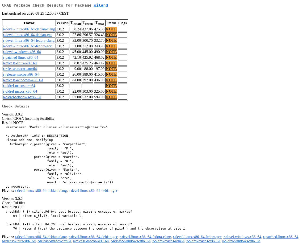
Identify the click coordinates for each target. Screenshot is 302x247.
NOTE (111, 29)
